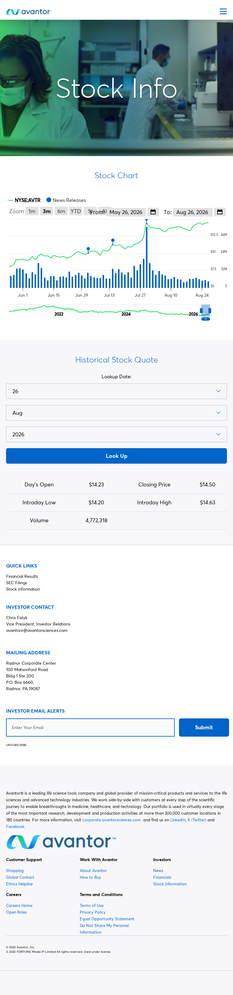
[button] (205, 311)
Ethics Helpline (19, 883)
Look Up (116, 455)
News (158, 870)
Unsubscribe (16, 745)
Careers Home (19, 905)
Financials (162, 877)
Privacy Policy (93, 912)
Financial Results (22, 576)
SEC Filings (16, 582)
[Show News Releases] (66, 200)
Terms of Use (91, 905)
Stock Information (170, 883)
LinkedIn (177, 819)
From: (98, 212)
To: (168, 212)
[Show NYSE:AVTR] (24, 200)
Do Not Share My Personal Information (104, 929)
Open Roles (16, 912)
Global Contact (20, 877)
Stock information (23, 589)
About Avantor (93, 870)
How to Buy (90, 877)
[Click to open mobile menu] (223, 12)
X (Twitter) (196, 819)
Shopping (15, 870)
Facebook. (15, 826)
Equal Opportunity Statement (107, 918)
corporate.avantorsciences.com (112, 819)
